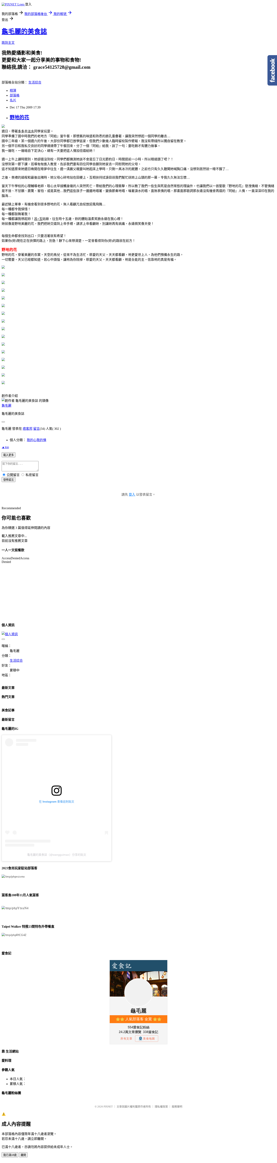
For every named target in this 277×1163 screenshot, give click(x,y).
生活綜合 (34, 82)
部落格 (14, 95)
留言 (36, 428)
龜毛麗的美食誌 (24, 31)
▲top (5, 447)
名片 (13, 100)
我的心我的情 (36, 440)
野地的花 (19, 117)
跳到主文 (8, 42)
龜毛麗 (6, 405)
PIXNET (108, 1106)
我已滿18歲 (10, 1155)
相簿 (13, 90)
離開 (23, 1155)
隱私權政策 (161, 1106)
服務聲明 (177, 1106)
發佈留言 (8, 479)
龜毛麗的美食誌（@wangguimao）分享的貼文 (56, 854)
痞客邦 (27, 428)
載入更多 (8, 455)
